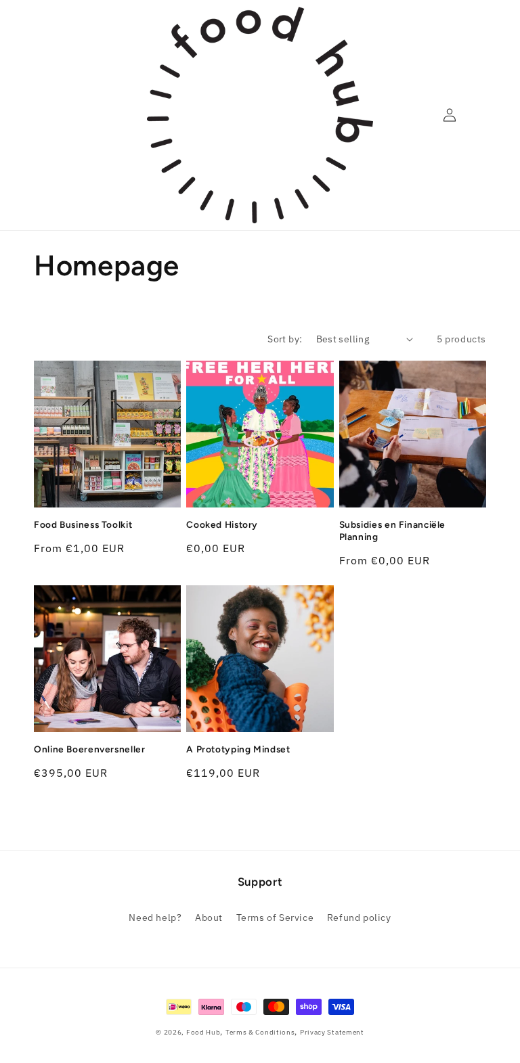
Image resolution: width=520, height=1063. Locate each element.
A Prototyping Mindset (238, 749)
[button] (41, 115)
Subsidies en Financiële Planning (392, 530)
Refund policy (359, 917)
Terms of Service (275, 917)
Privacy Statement (332, 1032)
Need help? (155, 917)
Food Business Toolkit (83, 524)
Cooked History (222, 524)
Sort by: (284, 339)
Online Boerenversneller (90, 749)
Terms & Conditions (260, 1032)
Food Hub (203, 1032)
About (209, 917)
